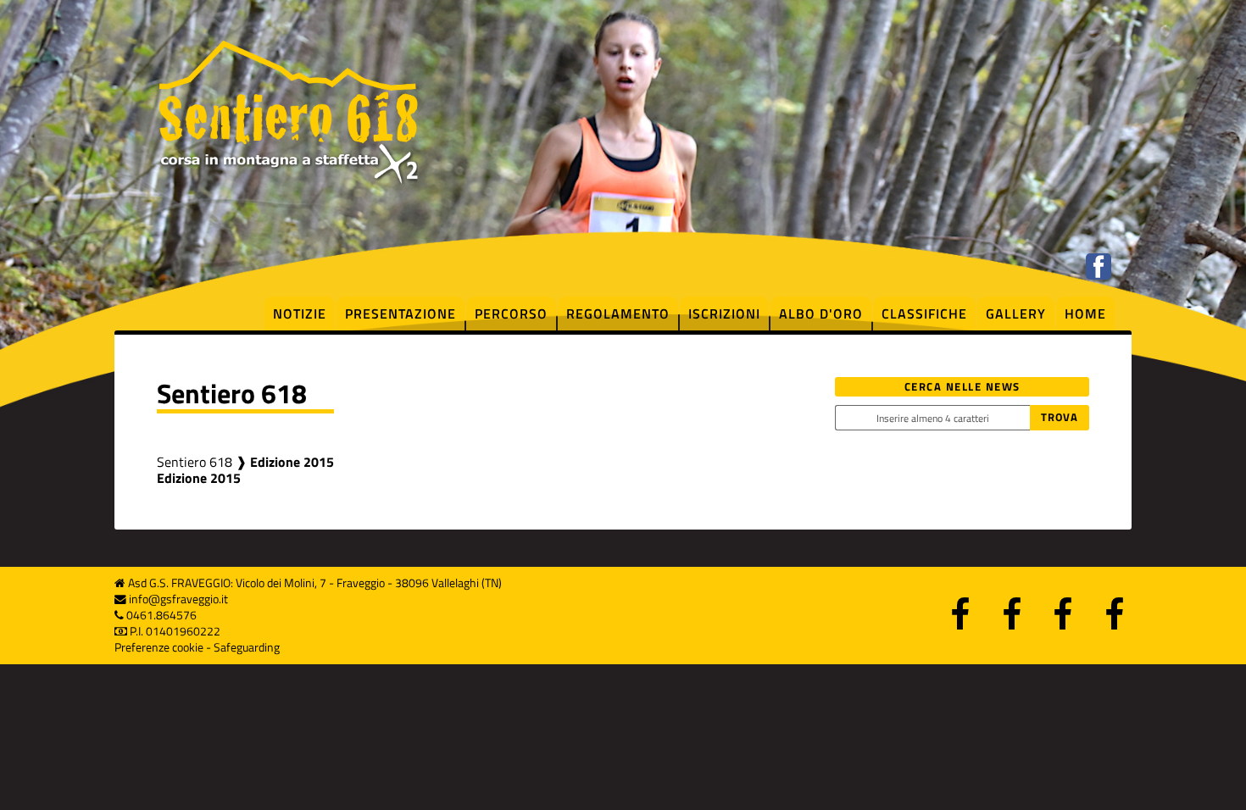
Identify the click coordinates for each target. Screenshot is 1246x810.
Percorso (511, 313)
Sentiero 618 (194, 462)
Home (1085, 313)
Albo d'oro (821, 313)
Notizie (299, 313)
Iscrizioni (724, 313)
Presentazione (400, 313)
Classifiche (924, 313)
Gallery (1016, 313)
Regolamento (618, 313)
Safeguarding (247, 647)
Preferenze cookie (158, 647)
